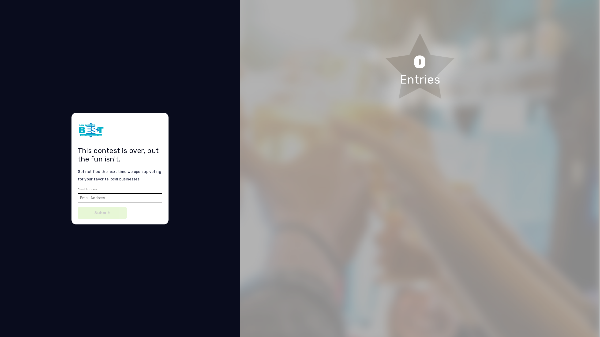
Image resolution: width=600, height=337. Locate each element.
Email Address (88, 189)
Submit (102, 213)
